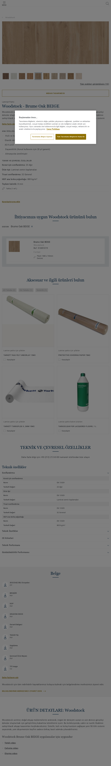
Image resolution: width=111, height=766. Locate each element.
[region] (55, 127)
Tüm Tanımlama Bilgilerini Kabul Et (71, 136)
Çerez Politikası (53, 129)
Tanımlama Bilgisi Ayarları (42, 136)
